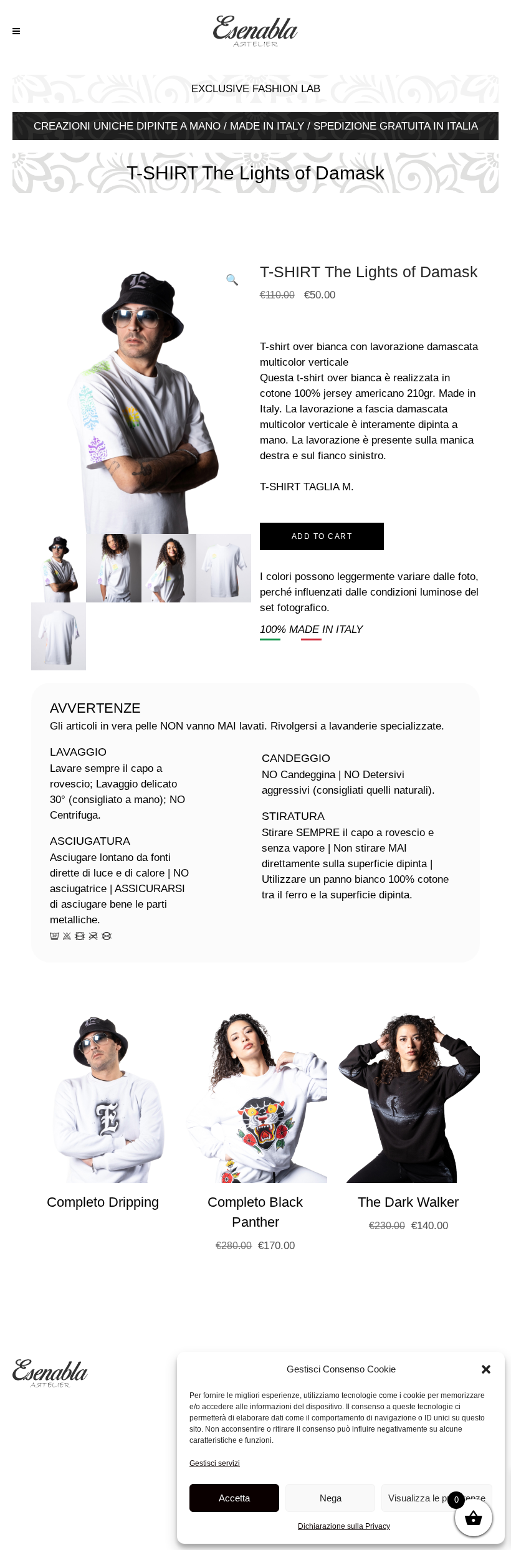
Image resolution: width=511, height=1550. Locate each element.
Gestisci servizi (214, 1463)
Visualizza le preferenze (436, 1498)
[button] (486, 1369)
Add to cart (322, 536)
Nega (330, 1498)
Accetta (234, 1498)
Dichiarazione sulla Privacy (344, 1526)
